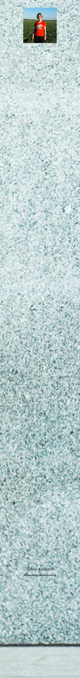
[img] (40, 339)
